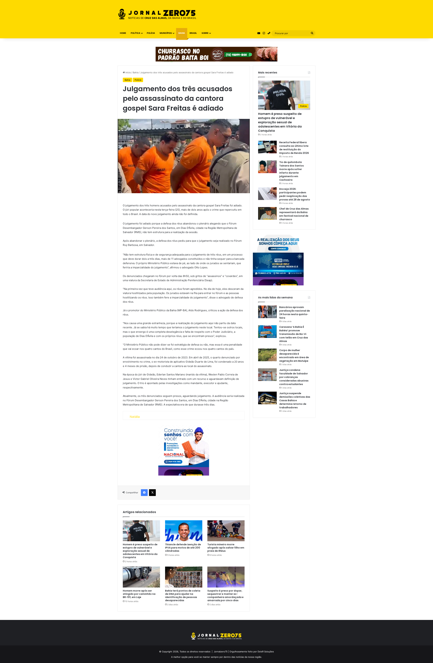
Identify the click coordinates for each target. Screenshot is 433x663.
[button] (10, 653)
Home (123, 33)
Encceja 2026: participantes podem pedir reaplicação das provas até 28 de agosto (294, 194)
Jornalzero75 (220, 651)
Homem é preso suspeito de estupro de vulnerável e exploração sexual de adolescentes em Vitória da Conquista (140, 551)
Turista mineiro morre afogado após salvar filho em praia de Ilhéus (225, 548)
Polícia (151, 33)
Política (135, 33)
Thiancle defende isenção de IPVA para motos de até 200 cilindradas (183, 548)
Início (128, 72)
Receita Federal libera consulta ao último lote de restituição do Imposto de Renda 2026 (294, 148)
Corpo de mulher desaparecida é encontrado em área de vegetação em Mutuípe (294, 356)
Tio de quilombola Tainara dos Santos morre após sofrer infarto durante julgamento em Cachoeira (291, 171)
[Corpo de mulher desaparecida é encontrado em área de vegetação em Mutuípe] (267, 355)
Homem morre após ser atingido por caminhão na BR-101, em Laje (139, 594)
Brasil (193, 33)
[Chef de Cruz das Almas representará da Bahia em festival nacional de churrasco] (267, 213)
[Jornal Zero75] (157, 14)
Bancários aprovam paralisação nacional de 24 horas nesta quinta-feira (294, 312)
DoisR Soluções (265, 651)
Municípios (166, 33)
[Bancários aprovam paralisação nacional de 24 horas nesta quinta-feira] (267, 311)
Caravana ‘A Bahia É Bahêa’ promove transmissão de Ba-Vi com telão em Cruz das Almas (293, 334)
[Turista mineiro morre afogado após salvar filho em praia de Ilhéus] (226, 530)
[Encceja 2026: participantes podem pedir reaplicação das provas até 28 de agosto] (267, 193)
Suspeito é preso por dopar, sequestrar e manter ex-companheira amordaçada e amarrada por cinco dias (225, 595)
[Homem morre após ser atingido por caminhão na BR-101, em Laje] (141, 577)
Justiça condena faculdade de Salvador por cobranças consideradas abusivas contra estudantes (294, 377)
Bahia (181, 33)
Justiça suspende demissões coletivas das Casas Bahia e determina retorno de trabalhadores (294, 400)
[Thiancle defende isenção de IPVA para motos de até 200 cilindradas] (183, 530)
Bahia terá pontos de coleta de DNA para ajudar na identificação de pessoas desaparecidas (182, 595)
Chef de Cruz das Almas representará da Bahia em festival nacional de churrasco (294, 214)
